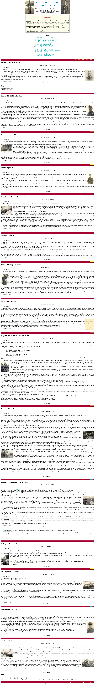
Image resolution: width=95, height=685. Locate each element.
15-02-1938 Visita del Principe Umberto (46, 45)
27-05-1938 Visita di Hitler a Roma (45, 49)
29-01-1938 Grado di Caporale (44, 44)
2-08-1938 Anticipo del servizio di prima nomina (48, 51)
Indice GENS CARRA (87, 59)
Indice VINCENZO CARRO (79, 59)
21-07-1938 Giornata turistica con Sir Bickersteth (48, 50)
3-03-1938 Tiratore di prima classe (45, 46)
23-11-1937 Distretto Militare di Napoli (46, 37)
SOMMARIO (91, 93)
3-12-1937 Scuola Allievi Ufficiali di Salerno (47, 39)
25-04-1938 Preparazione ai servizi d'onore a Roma (48, 48)
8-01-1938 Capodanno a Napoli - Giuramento (47, 43)
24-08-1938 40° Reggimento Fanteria (45, 53)
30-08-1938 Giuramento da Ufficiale (45, 54)
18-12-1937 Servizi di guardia (44, 41)
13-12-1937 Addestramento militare (45, 40)
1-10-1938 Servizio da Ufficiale (44, 55)
